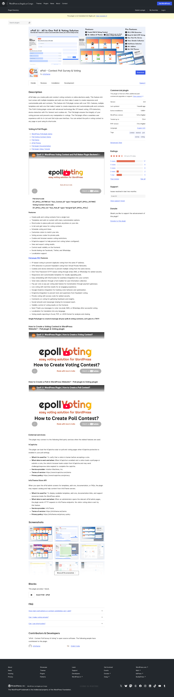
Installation (55, 83)
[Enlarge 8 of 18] (76, 564)
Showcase (43, 667)
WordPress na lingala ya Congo (37, 686)
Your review (114, 179)
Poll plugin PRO (34, 258)
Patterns (43, 677)
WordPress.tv (77, 677)
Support (142, 83)
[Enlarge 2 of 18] (76, 529)
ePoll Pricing (36, 143)
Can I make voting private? (39, 617)
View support (137, 96)
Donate (107, 673)
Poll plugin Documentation (41, 146)
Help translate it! (101, 16)
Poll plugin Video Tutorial (41, 149)
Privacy (10, 677)
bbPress (139, 673)
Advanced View (116, 143)
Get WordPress (164, 3)
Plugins (42, 673)
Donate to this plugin (118, 221)
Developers (76, 673)
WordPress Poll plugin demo (42, 134)
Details (33, 83)
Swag (106, 677)
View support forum (117, 201)
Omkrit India (75, 646)
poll (143, 132)
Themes (43, 670)
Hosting (10, 673)
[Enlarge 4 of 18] (50, 546)
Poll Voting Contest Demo (41, 137)
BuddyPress (141, 677)
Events (106, 670)
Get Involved (108, 667)
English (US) (141, 128)
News (10, 670)
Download (140, 72)
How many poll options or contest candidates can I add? (50, 611)
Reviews (43, 83)
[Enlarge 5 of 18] (76, 546)
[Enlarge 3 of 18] (102, 529)
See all (143, 179)
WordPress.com (142, 667)
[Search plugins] (29, 23)
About (10, 667)
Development (69, 83)
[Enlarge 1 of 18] (50, 529)
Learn (74, 667)
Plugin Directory (13, 10)
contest (132, 132)
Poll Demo (35, 140)
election (138, 132)
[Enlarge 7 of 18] (50, 564)
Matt (138, 670)
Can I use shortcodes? (37, 624)
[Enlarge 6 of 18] (102, 546)
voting (143, 137)
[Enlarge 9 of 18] (102, 564)
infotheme (46, 74)
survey (137, 137)
